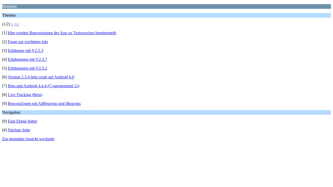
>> (16, 24)
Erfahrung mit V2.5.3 (25, 50)
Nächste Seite (19, 130)
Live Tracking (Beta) (25, 94)
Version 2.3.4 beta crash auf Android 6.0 (41, 77)
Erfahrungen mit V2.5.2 (27, 68)
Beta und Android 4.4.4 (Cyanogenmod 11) (43, 86)
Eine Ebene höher (22, 121)
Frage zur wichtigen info (28, 41)
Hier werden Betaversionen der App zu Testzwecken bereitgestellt (62, 33)
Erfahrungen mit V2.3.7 (27, 59)
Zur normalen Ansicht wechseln (28, 139)
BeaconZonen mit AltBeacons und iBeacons (44, 103)
